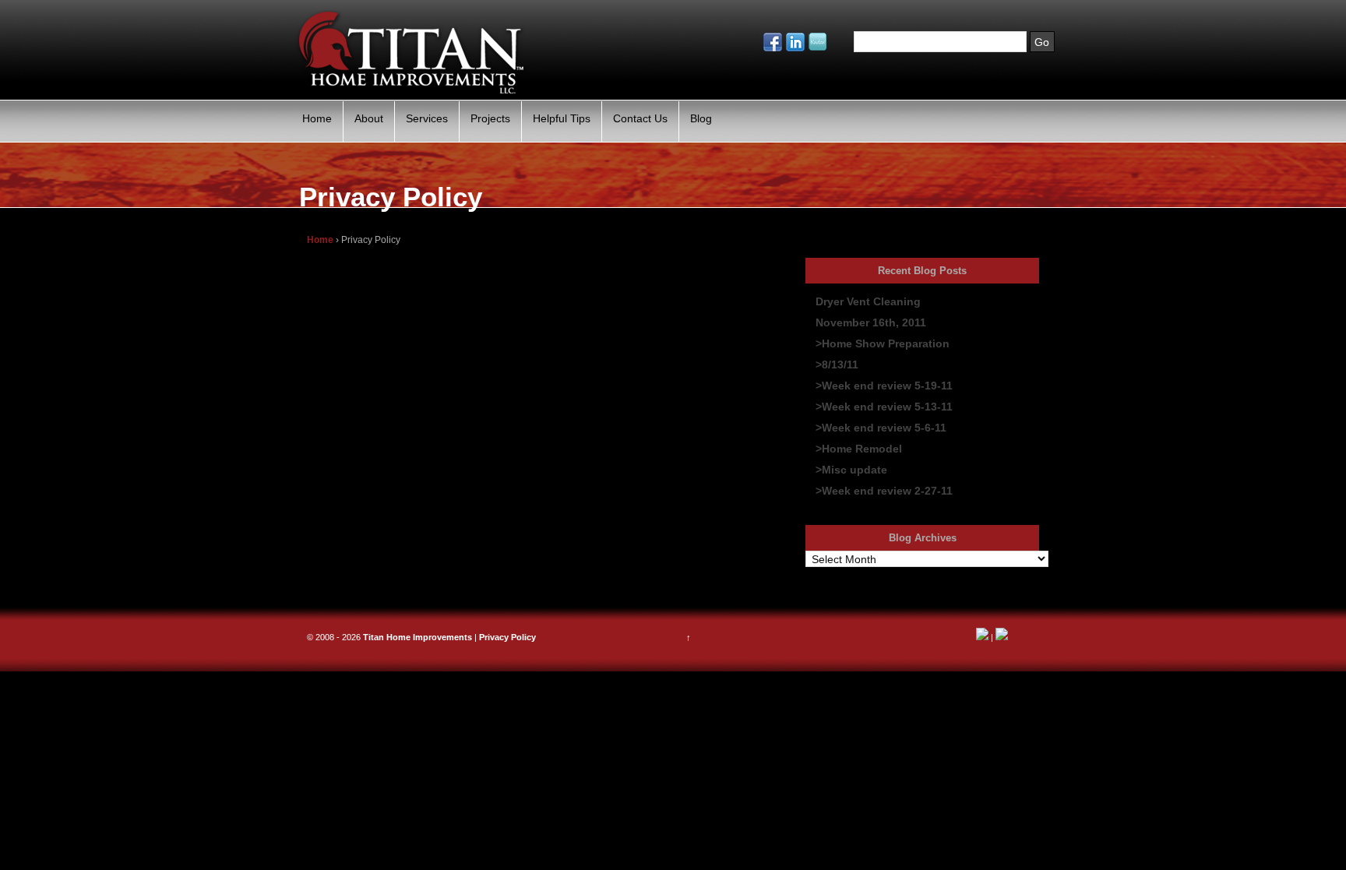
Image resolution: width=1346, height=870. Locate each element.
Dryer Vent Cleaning (868, 301)
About (368, 118)
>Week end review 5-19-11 (884, 385)
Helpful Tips (561, 118)
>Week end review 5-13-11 (884, 406)
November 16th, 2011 (871, 322)
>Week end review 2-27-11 (884, 490)
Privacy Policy (507, 637)
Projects (490, 118)
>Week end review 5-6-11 (881, 427)
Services (427, 118)
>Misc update (851, 469)
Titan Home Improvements (417, 637)
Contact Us (640, 118)
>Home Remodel (859, 448)
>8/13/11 (837, 364)
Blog (701, 118)
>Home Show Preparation (883, 343)
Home (317, 118)
